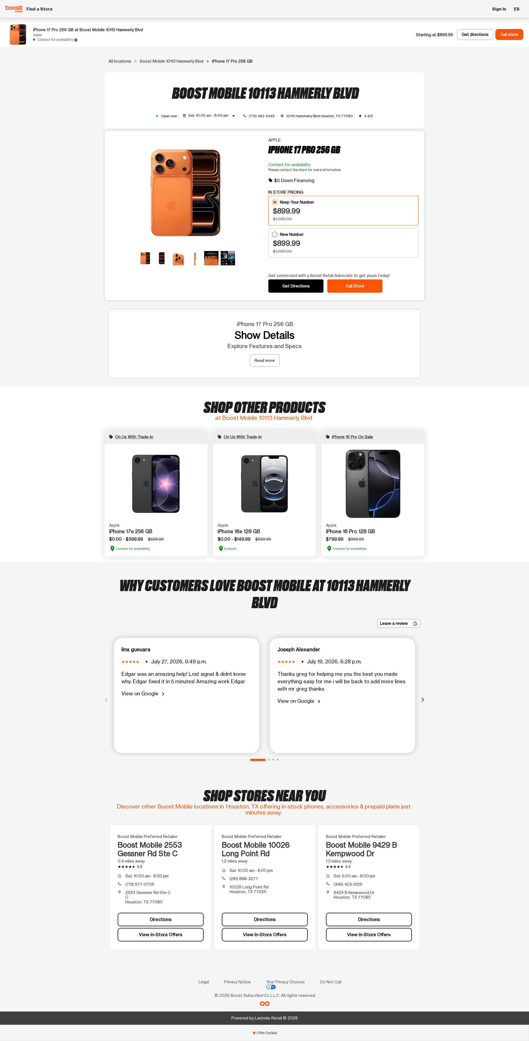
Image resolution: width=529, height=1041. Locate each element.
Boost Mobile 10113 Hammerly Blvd (171, 61)
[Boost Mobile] (14, 9)
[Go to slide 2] (269, 760)
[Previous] (106, 699)
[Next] (423, 699)
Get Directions (296, 286)
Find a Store (39, 9)
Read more (265, 360)
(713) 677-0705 (139, 884)
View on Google (144, 693)
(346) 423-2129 (348, 884)
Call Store (355, 286)
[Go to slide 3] (273, 760)
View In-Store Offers (160, 934)
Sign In (499, 9)
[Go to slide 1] (258, 760)
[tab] (264, 1033)
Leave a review (394, 623)
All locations (120, 61)
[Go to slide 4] (278, 760)
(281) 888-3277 (244, 878)
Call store (509, 34)
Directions (161, 919)
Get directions (475, 34)
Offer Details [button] (264, 1033)
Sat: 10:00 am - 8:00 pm (212, 116)
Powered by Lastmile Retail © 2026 (264, 1018)
